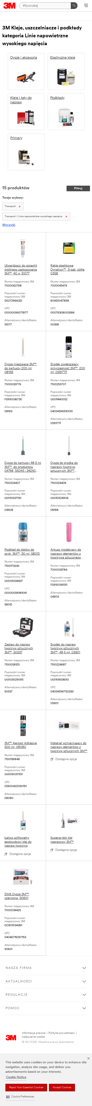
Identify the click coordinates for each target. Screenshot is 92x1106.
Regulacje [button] (17, 995)
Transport (10, 206)
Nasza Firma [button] (19, 968)
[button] (20, 1097)
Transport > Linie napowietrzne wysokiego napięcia (33, 216)
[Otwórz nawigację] (86, 6)
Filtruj (78, 188)
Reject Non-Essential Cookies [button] (26, 1087)
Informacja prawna (34, 1033)
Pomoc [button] (13, 1008)
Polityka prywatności (61, 1033)
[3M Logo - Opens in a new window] (9, 5)
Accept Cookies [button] (62, 1087)
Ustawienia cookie (33, 1036)
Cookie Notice (16, 1077)
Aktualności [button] (19, 981)
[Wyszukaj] (74, 5)
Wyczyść (8, 225)
